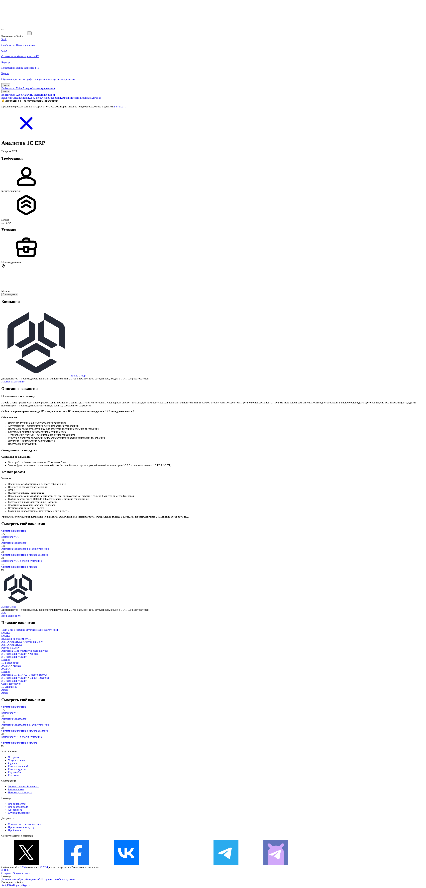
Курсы (26, 885)
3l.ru (3, 381)
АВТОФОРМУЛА (11, 641)
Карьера (17, 885)
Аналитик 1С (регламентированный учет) (25, 650)
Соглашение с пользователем (24, 824)
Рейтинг (76, 97)
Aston (4, 689)
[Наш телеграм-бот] (276, 864)
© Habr (5, 870)
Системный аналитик (13, 530)
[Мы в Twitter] (26, 864)
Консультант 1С (10, 536)
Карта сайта (14, 772)
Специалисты (20, 97)
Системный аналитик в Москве (19, 566)
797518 (44, 867)
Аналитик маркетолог (13, 542)
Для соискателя (16, 803)
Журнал (96, 97)
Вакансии (6, 97)
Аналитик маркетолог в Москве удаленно (25, 548)
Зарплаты (86, 97)
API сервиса (15, 809)
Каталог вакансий (18, 766)
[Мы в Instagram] (176, 864)
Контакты (13, 775)
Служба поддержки (19, 812)
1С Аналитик (9, 686)
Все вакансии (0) (15, 381)
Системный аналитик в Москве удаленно (24, 554)
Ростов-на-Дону (33, 641)
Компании (66, 97)
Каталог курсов (17, 769)
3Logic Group (78, 375)
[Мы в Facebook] (76, 864)
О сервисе (13, 757)
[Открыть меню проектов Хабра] (2, 29)
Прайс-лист (14, 830)
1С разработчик (10, 662)
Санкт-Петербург (39, 677)
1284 (23, 867)
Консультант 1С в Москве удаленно (21, 560)
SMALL (5, 632)
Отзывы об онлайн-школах (23, 786)
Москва (34, 653)
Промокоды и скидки (20, 792)
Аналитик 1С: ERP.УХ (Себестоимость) (24, 674)
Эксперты (54, 97)
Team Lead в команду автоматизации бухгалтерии (29, 629)
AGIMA (5, 665)
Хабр (4, 885)
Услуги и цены (16, 760)
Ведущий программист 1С (16, 638)
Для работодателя (18, 806)
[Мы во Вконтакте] (126, 864)
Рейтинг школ (16, 789)
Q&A (10, 885)
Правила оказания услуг (22, 827)
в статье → (120, 106)
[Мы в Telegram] (226, 864)
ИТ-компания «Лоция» (14, 653)
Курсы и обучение (38, 97)
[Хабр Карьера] (14, 33)
